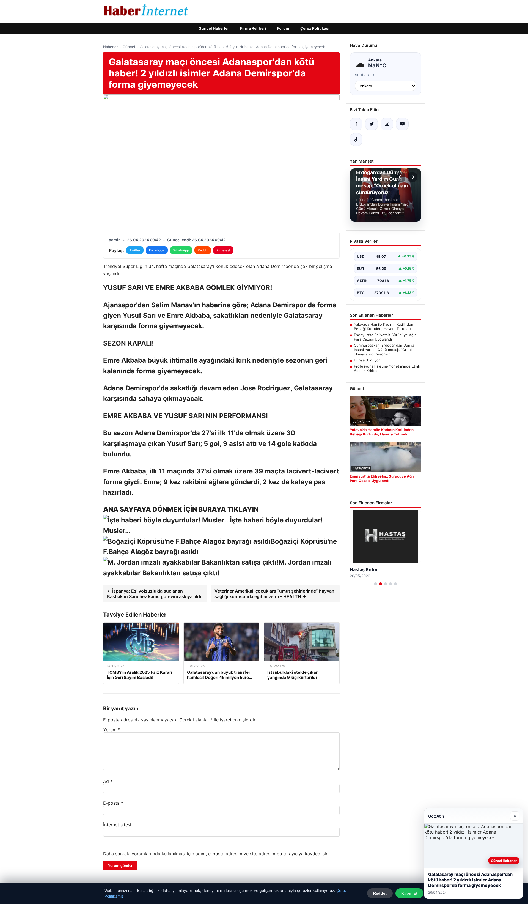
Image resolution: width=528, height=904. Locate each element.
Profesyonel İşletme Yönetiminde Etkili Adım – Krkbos (387, 368)
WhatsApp (181, 250)
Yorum (111, 729)
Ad (107, 781)
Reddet (380, 893)
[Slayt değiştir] (375, 583)
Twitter (135, 250)
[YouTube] (402, 124)
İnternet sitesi (117, 825)
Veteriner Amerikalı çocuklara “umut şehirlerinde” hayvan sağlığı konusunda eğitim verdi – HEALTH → (274, 593)
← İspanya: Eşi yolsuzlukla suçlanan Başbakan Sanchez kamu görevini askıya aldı (154, 593)
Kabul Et (409, 893)
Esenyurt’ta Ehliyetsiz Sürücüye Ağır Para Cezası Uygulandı (385, 337)
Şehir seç (365, 75)
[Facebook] (356, 124)
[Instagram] (387, 124)
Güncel (129, 47)
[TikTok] (356, 139)
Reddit (203, 250)
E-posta (113, 803)
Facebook (156, 250)
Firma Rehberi (253, 28)
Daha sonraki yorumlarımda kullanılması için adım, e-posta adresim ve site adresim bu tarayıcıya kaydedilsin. (216, 853)
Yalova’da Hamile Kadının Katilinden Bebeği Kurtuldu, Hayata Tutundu (383, 326)
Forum (283, 28)
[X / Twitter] (371, 124)
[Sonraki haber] (412, 177)
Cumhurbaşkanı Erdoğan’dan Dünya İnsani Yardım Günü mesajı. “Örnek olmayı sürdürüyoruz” (384, 349)
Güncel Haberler (214, 28)
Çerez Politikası (314, 28)
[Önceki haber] (400, 177)
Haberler (110, 47)
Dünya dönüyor (367, 360)
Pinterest (223, 250)
